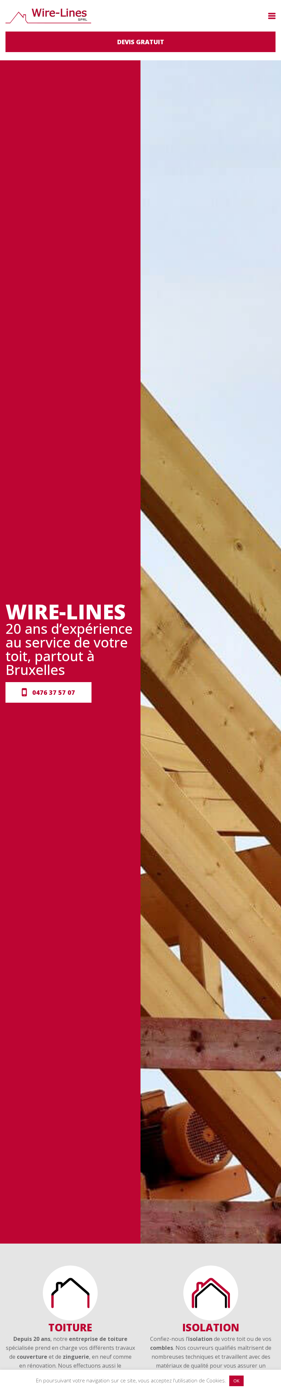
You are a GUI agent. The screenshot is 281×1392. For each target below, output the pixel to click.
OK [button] (236, 1381)
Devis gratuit (140, 42)
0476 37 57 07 (53, 692)
